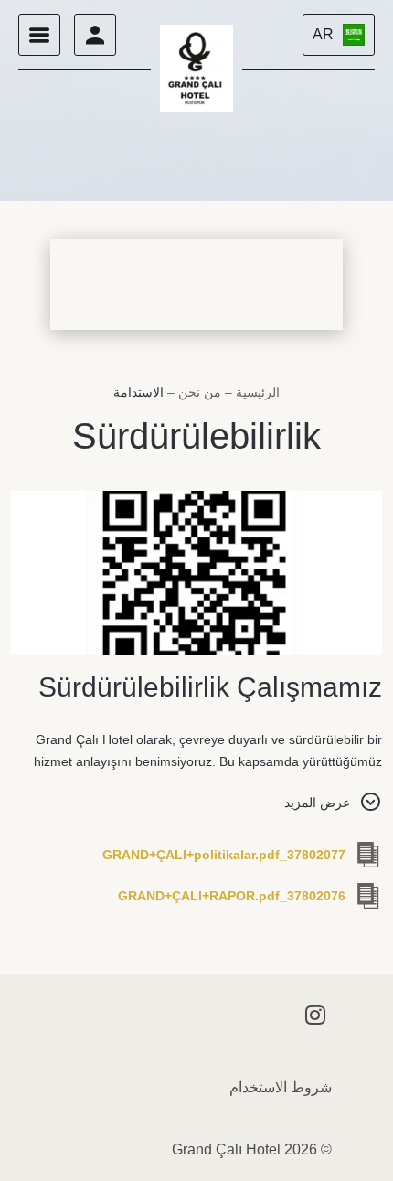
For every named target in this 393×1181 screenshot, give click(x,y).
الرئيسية (256, 392)
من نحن (198, 392)
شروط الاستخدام (280, 1087)
